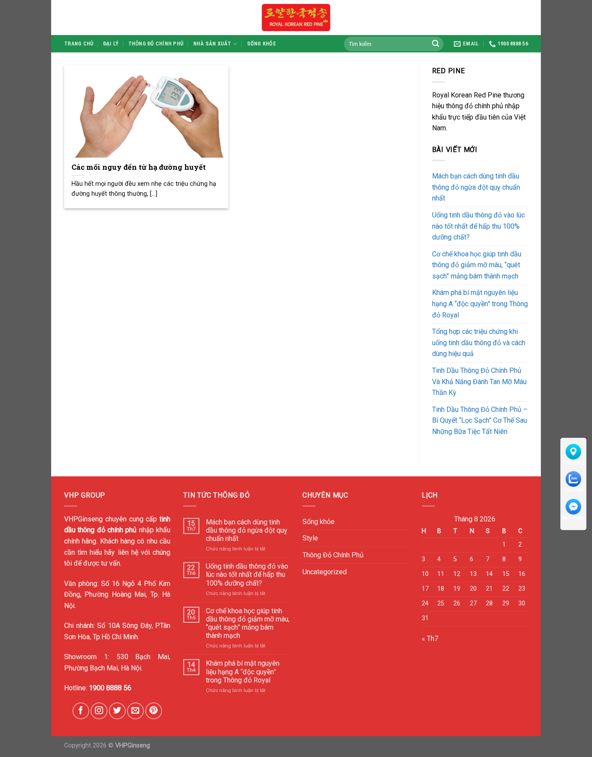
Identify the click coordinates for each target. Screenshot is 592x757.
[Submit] (435, 43)
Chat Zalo (573, 490)
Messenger (573, 517)
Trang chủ (78, 43)
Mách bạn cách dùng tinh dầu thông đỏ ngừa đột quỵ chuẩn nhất (476, 187)
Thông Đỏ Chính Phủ (156, 43)
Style (310, 538)
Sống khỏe (261, 43)
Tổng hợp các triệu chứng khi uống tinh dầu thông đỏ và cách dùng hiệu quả (478, 342)
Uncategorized (325, 572)
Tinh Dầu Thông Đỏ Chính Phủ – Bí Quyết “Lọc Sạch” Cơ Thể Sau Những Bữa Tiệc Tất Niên (479, 420)
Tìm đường (573, 462)
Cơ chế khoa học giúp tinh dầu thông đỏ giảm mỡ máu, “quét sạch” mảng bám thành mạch (476, 265)
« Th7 (430, 638)
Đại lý (111, 43)
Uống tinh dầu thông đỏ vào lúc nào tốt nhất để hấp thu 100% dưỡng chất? (478, 226)
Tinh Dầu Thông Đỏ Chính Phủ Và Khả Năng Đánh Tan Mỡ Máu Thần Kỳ (479, 381)
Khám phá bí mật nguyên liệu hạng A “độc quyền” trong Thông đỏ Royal (480, 303)
